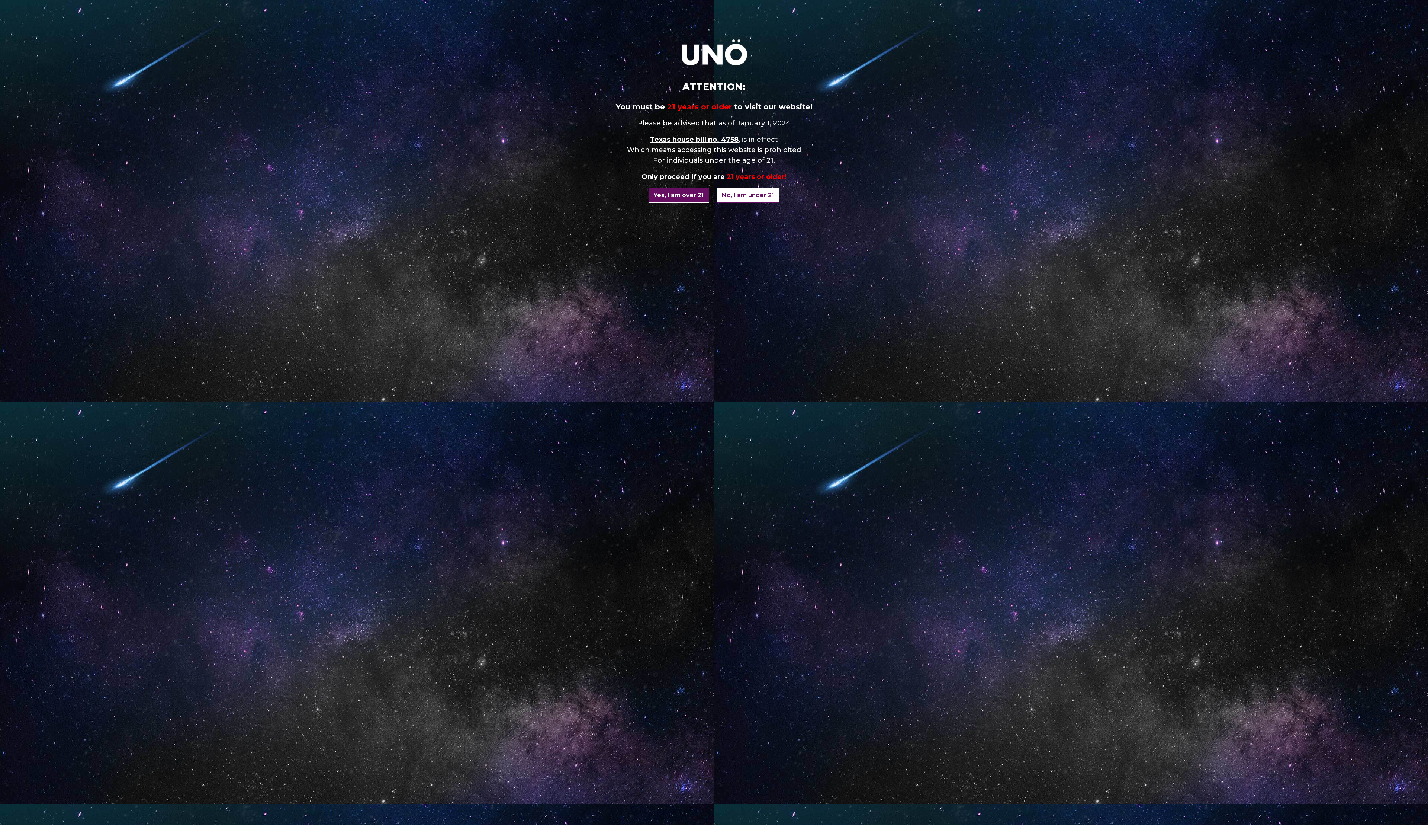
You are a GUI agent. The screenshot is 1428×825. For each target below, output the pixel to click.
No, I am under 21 (748, 195)
